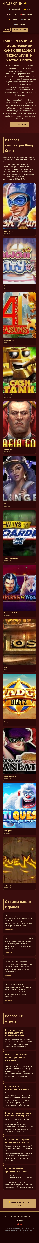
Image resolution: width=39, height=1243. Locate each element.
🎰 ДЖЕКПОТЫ (11, 14)
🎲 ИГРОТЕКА (25, 19)
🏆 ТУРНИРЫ (13, 19)
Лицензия (19, 1220)
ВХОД (7, 30)
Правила (13, 1216)
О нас (6, 1216)
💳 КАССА (27, 9)
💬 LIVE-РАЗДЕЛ (19, 24)
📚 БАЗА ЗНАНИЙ (14, 9)
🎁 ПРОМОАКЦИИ (26, 14)
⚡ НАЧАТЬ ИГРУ (19, 125)
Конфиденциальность (26, 1216)
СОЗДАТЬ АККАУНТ (20, 30)
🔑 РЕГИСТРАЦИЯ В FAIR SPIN (19, 1203)
